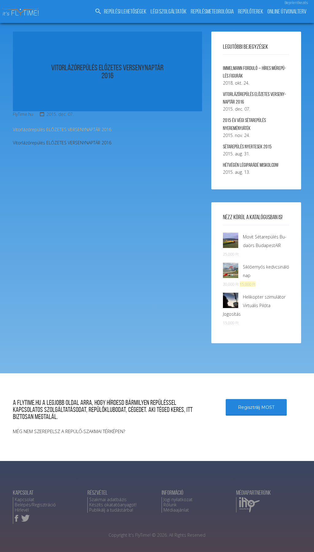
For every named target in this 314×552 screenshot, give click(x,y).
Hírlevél (22, 510)
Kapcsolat (24, 499)
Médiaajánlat (176, 510)
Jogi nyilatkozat (178, 499)
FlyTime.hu (23, 114)
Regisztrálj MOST (256, 407)
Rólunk (170, 505)
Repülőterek (250, 11)
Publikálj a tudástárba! (111, 510)
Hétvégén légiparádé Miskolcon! (250, 165)
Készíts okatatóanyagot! (112, 505)
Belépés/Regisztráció (35, 505)
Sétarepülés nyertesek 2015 (247, 146)
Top (299, 537)
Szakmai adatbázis (108, 499)
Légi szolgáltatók (168, 11)
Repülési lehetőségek (125, 11)
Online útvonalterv (286, 11)
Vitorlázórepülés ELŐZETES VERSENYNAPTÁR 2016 (107, 71)
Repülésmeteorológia (212, 11)
